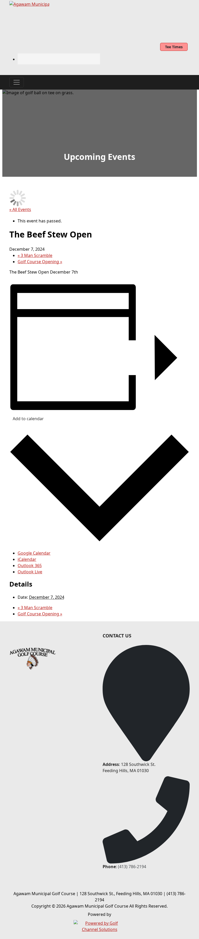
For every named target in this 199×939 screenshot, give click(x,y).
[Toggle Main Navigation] (16, 82)
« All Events (20, 209)
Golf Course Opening (40, 261)
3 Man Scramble (35, 255)
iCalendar (27, 559)
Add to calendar (28, 418)
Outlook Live (30, 572)
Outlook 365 (30, 565)
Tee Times (174, 46)
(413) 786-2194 (132, 866)
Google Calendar (34, 553)
